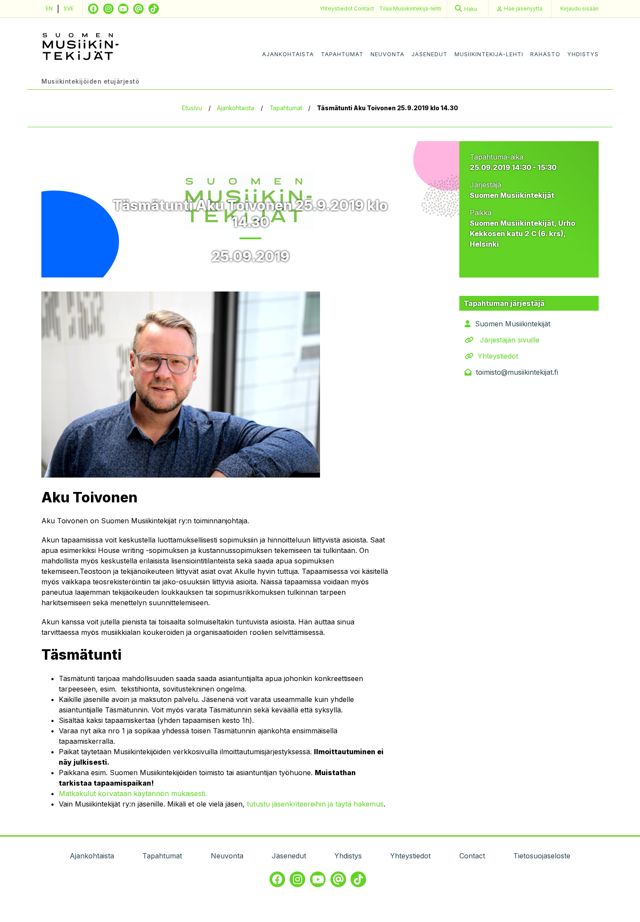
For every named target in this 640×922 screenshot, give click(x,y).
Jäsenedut (429, 54)
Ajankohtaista (288, 54)
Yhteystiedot (337, 8)
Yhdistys (583, 54)
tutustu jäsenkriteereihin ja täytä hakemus (315, 804)
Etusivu (192, 108)
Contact (364, 8)
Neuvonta (387, 54)
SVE (69, 8)
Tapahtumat (342, 54)
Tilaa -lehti (410, 8)
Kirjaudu (579, 8)
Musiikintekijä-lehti (489, 54)
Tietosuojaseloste (541, 855)
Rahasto (545, 54)
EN (49, 8)
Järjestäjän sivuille (509, 340)
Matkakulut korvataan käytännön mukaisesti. (133, 793)
